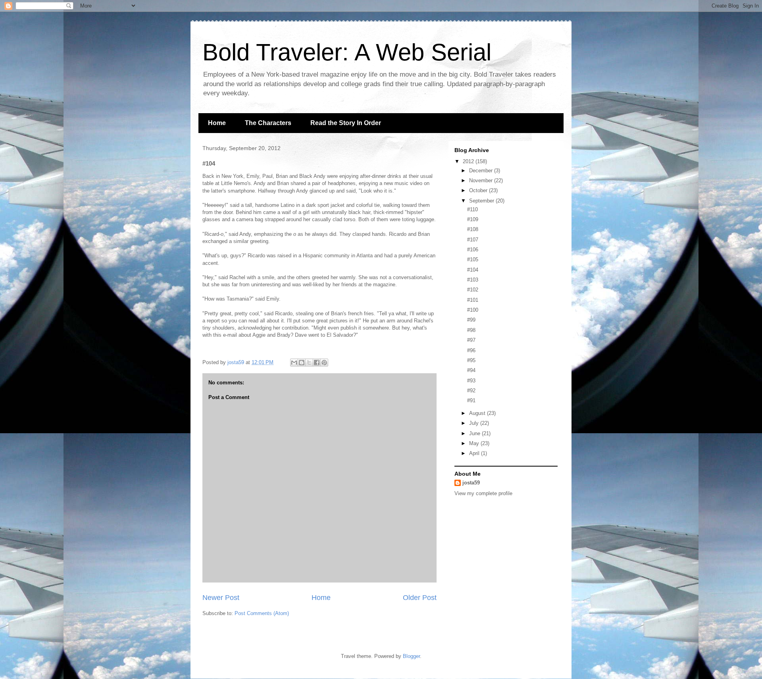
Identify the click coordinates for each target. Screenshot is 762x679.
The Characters (268, 123)
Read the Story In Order (345, 123)
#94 (471, 370)
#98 (471, 330)
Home (217, 123)
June (475, 433)
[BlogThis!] (302, 363)
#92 (471, 391)
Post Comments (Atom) (262, 613)
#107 (472, 240)
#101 (472, 300)
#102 (472, 290)
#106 (472, 250)
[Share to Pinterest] (324, 363)
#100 (472, 310)
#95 (471, 360)
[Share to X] (309, 363)
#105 (472, 259)
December (481, 171)
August (478, 413)
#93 (471, 381)
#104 (472, 270)
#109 (472, 219)
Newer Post (220, 598)
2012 (469, 161)
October (479, 190)
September (482, 201)
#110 (472, 209)
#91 (471, 400)
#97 (471, 340)
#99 (471, 320)
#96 (471, 350)
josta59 (471, 483)
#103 (472, 280)
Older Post (420, 598)
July (474, 423)
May (475, 443)
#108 (472, 229)
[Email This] (294, 363)
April (475, 453)
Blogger (411, 656)
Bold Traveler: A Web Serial (346, 52)
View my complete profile (483, 493)
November (481, 180)
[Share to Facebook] (317, 363)
